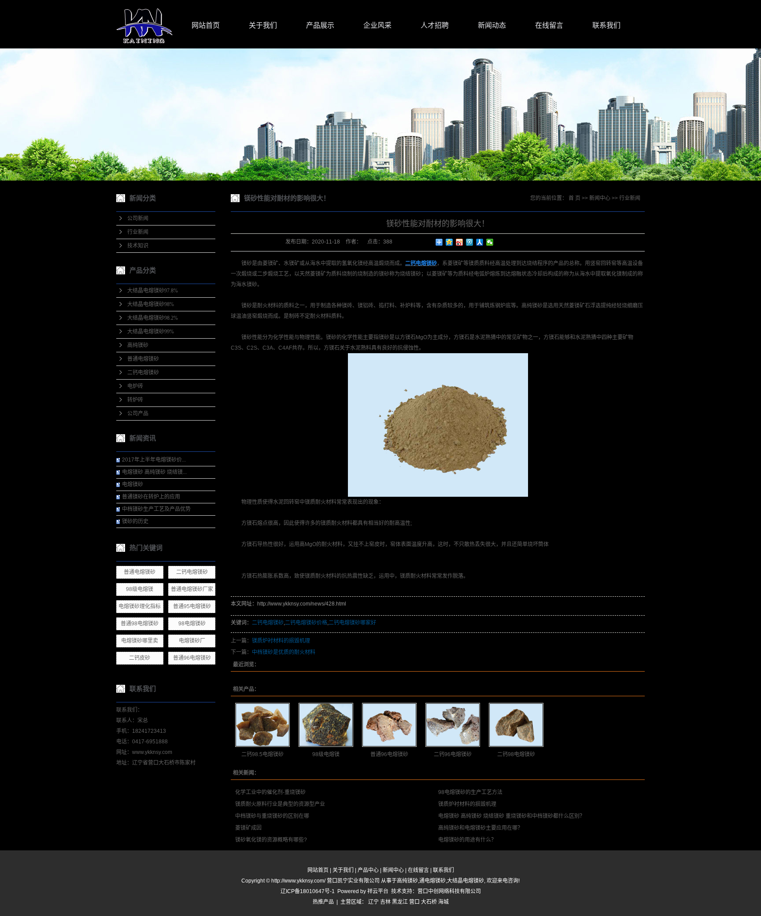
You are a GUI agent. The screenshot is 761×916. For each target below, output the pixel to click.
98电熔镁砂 (192, 624)
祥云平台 (377, 891)
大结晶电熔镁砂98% (150, 304)
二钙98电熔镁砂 (516, 754)
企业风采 (377, 25)
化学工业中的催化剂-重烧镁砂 (270, 792)
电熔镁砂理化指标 (139, 606)
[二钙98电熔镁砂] (516, 725)
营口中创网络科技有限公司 (449, 891)
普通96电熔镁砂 (192, 658)
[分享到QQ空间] (449, 242)
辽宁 (373, 902)
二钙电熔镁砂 (143, 372)
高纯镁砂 (137, 345)
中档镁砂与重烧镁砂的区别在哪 (272, 816)
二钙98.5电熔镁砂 (262, 754)
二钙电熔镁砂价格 (306, 623)
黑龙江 (400, 902)
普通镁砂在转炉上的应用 (151, 497)
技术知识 (137, 246)
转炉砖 (135, 400)
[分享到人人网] (480, 242)
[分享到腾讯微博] (469, 242)
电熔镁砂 (132, 484)
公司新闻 (137, 218)
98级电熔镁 (139, 589)
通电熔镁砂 (432, 881)
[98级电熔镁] (326, 725)
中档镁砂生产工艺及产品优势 (156, 509)
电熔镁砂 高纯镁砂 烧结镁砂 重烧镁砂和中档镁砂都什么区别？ (511, 816)
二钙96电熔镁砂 (453, 754)
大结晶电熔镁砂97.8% (152, 291)
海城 (443, 902)
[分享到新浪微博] (459, 242)
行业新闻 (137, 232)
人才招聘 (435, 25)
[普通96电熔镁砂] (389, 725)
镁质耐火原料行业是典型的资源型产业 (280, 804)
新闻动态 (492, 25)
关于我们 (263, 25)
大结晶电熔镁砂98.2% (152, 318)
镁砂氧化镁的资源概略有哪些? (271, 840)
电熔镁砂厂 (192, 641)
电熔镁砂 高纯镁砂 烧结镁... (154, 472)
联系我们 (606, 25)
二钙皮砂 (139, 658)
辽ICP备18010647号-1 (308, 891)
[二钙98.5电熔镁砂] (262, 725)
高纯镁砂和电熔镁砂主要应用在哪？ (480, 828)
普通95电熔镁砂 (192, 606)
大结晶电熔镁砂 (465, 881)
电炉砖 (135, 386)
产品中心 (368, 870)
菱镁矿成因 (248, 828)
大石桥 (429, 902)
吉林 (385, 902)
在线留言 (549, 25)
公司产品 (137, 413)
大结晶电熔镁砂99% (150, 332)
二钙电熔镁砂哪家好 (352, 623)
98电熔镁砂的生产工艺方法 (470, 792)
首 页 (574, 198)
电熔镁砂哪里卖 (139, 641)
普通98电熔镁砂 (140, 624)
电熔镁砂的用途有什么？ (467, 840)
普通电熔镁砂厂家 (192, 589)
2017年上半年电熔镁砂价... (154, 460)
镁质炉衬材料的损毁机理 (281, 641)
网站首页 (206, 25)
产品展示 (320, 25)
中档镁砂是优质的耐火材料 (283, 652)
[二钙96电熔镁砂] (452, 725)
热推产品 (323, 902)
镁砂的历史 (135, 521)
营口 (414, 902)
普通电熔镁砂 (143, 359)
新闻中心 (599, 198)
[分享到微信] (490, 242)
